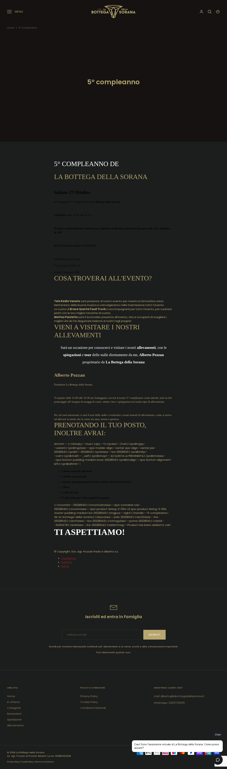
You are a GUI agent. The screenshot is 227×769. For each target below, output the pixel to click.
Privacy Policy (89, 696)
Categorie (14, 708)
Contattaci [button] (68, 558)
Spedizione (14, 719)
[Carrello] (218, 12)
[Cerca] (210, 12)
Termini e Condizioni (44, 762)
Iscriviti (154, 634)
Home (10, 27)
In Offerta (13, 702)
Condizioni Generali (93, 708)
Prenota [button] (66, 562)
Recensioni (14, 714)
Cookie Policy (89, 702)
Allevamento (15, 725)
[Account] (201, 12)
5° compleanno (28, 27)
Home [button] (65, 566)
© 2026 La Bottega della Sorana (25, 752)
